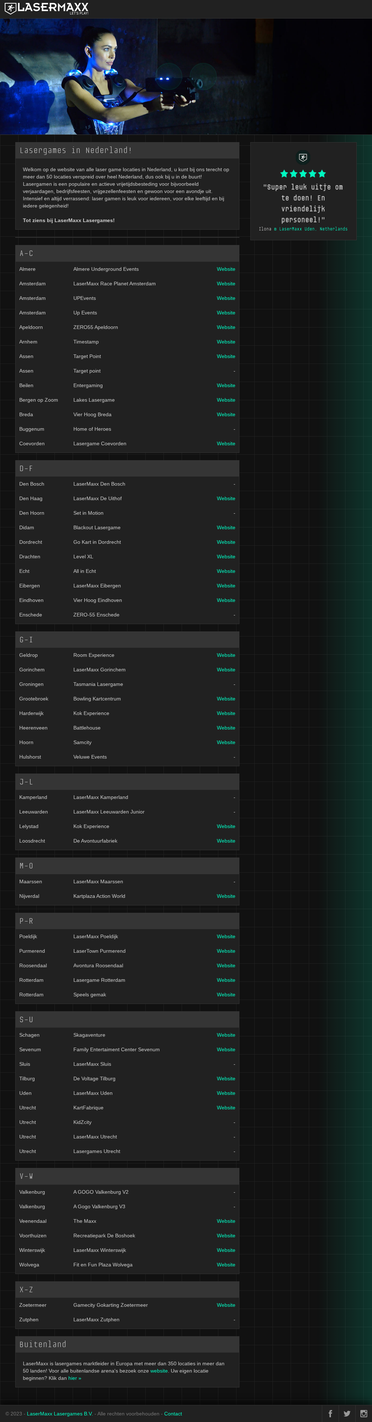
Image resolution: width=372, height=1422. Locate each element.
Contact (173, 1414)
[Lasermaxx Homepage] (5, 9)
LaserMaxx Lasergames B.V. (60, 1414)
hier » (74, 1378)
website (159, 1371)
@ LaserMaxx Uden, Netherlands (311, 229)
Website (226, 269)
